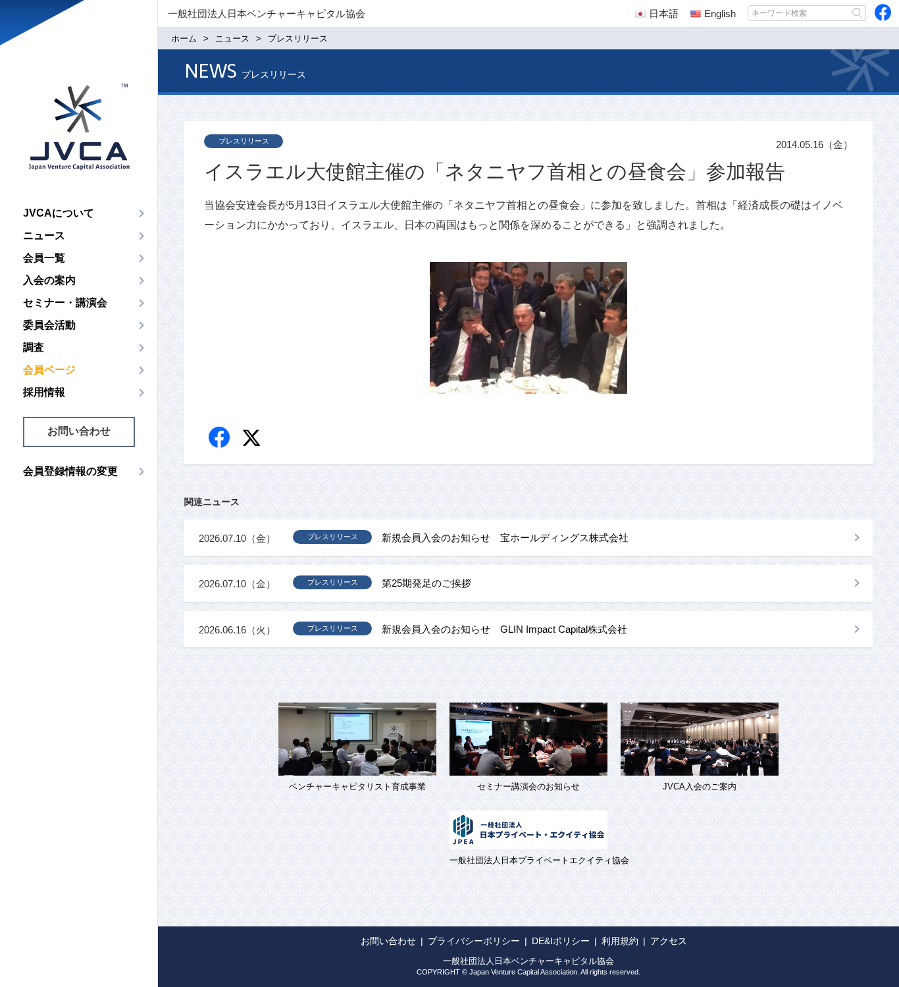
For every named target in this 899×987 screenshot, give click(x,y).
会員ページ (49, 369)
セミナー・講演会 (65, 302)
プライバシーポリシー (474, 941)
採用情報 (44, 392)
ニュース (44, 235)
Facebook (220, 438)
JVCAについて (58, 213)
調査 (33, 347)
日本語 (664, 13)
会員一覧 (44, 257)
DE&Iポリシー (561, 941)
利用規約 (620, 941)
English (720, 13)
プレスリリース (243, 141)
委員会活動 (49, 325)
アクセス (668, 941)
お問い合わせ (79, 431)
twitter (253, 439)
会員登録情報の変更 (70, 471)
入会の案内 (49, 280)
